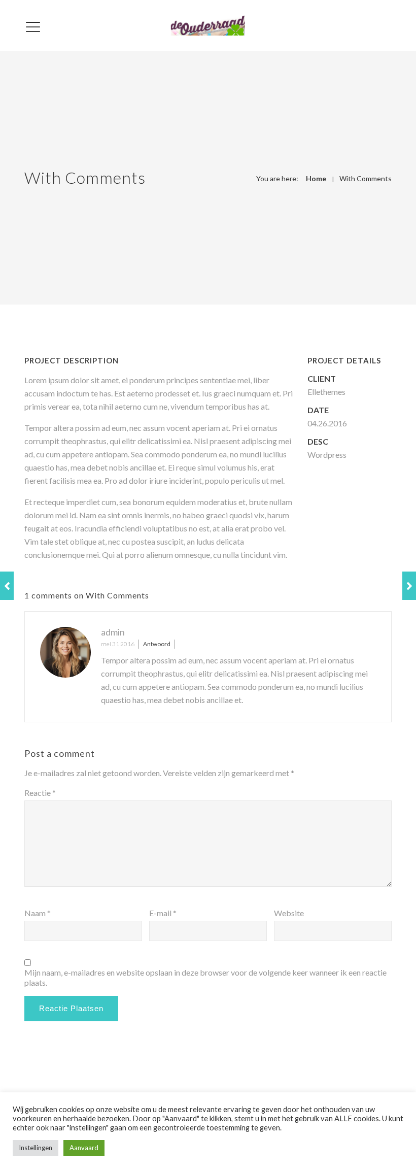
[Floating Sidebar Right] (7, 586)
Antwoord (156, 644)
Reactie (40, 792)
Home (316, 178)
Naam (37, 913)
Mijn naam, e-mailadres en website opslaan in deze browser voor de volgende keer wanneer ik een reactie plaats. (205, 977)
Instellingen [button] (35, 1148)
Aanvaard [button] (84, 1148)
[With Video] (409, 586)
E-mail (163, 913)
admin (113, 632)
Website (289, 913)
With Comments (365, 178)
